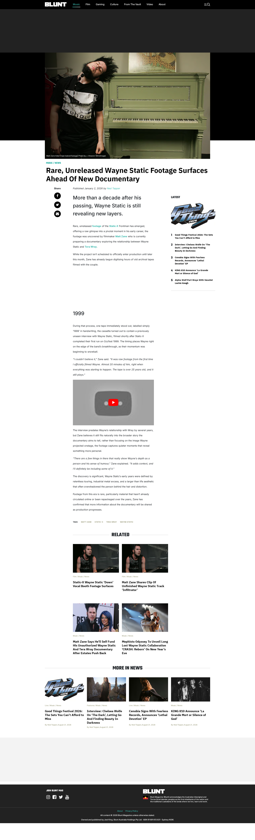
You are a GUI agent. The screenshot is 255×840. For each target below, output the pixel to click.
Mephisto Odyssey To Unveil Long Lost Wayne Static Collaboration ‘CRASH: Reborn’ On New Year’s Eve (145, 647)
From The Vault (132, 4)
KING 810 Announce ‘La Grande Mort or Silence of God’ (191, 272)
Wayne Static (126, 522)
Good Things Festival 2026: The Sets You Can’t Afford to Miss (194, 236)
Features (90, 705)
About (162, 4)
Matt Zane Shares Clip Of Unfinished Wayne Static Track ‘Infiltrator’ (143, 586)
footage (96, 226)
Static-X (113, 226)
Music (76, 4)
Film (88, 4)
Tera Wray (91, 246)
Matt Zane (121, 236)
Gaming (100, 4)
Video (150, 4)
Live (46, 705)
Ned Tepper (113, 188)
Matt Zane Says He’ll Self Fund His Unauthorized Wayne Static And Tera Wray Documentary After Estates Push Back (94, 647)
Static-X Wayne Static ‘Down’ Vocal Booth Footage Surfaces (93, 584)
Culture (114, 4)
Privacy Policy (131, 811)
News (58, 163)
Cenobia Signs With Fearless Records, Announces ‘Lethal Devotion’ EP (190, 260)
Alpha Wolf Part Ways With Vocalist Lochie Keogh (194, 281)
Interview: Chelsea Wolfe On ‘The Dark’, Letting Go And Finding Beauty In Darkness (192, 247)
